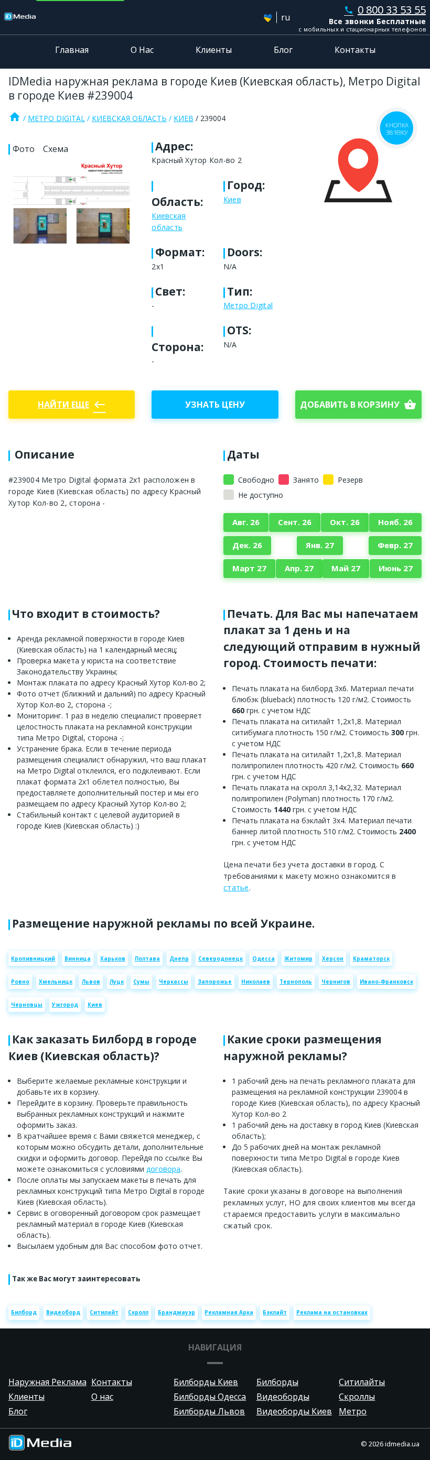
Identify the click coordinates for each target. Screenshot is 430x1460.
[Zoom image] (71, 204)
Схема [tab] (55, 149)
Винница (77, 958)
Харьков (112, 958)
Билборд (24, 1312)
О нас (102, 1396)
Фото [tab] (24, 149)
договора (163, 1169)
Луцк (117, 981)
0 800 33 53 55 (385, 10)
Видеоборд (63, 1312)
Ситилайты (362, 1382)
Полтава (147, 958)
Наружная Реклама (47, 1382)
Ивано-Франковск (386, 981)
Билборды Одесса (210, 1396)
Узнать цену (215, 404)
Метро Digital (56, 118)
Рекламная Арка (229, 1312)
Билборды (277, 1382)
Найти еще (72, 404)
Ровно (20, 981)
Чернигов (335, 981)
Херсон (332, 958)
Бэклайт (275, 1312)
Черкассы (173, 981)
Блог (283, 50)
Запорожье (215, 981)
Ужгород (65, 1004)
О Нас (142, 50)
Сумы (141, 981)
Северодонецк (220, 958)
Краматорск (371, 958)
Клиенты (214, 50)
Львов (91, 981)
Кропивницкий (33, 958)
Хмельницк (55, 981)
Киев (184, 118)
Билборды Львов (209, 1411)
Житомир (298, 958)
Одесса (263, 958)
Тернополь (296, 981)
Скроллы (357, 1396)
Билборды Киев (206, 1382)
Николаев (255, 981)
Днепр (179, 958)
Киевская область (129, 118)
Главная (72, 50)
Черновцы (26, 1004)
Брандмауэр (176, 1312)
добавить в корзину (358, 404)
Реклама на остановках (332, 1312)
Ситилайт (104, 1312)
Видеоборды (282, 1396)
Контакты (355, 50)
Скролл (138, 1312)
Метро (353, 1411)
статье (236, 887)
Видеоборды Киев (294, 1411)
